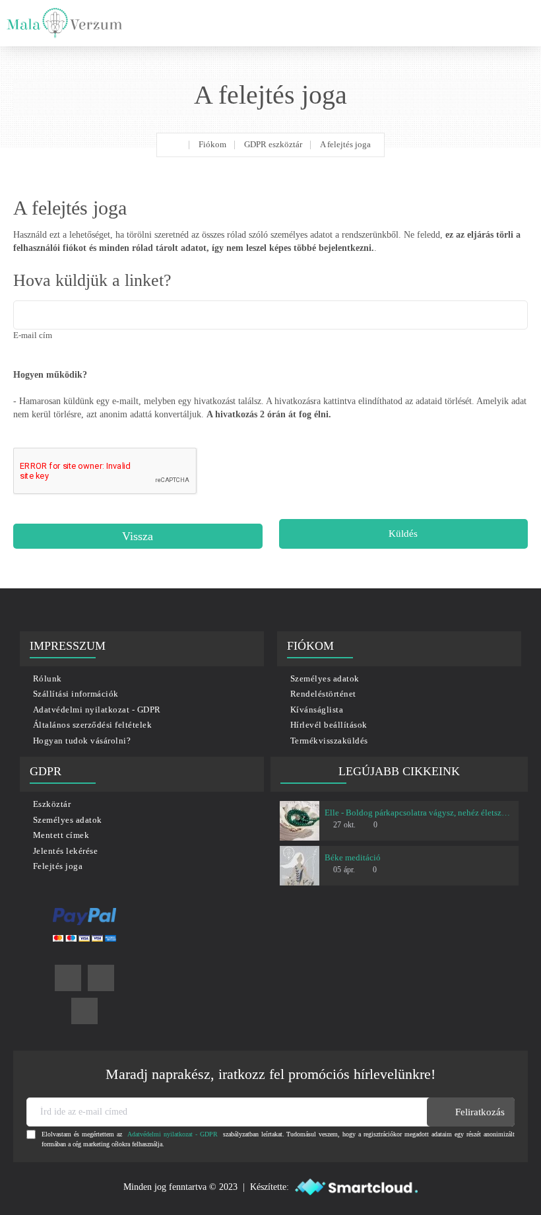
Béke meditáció (353, 857)
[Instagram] (101, 978)
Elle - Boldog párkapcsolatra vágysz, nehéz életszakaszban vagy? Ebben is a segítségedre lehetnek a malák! (419, 812)
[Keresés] (495, 23)
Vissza (137, 536)
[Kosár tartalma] (521, 23)
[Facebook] (68, 978)
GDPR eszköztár (273, 144)
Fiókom (212, 144)
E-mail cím (32, 335)
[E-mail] (84, 1011)
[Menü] (467, 23)
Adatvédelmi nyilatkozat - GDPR (172, 1134)
